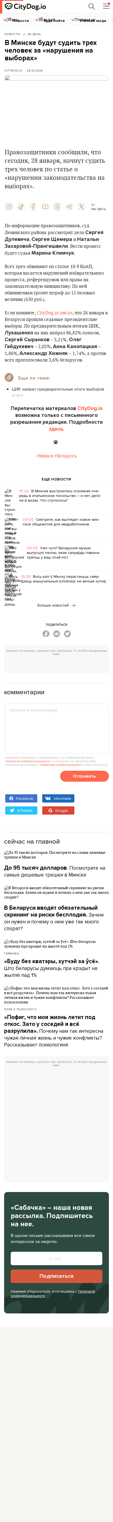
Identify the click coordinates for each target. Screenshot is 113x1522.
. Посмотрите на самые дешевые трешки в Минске (54, 871)
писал (66, 313)
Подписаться (56, 1276)
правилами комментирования (60, 765)
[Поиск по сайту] (92, 6)
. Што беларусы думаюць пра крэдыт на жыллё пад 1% (51, 968)
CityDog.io (13, 70)
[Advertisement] (58, 665)
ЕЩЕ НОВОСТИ (56, 479)
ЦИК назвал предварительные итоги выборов (58, 389)
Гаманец (11, 953)
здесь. (56, 429)
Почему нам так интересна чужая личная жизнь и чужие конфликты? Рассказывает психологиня (53, 1031)
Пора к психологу (20, 1009)
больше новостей (53, 605)
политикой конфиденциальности (27, 761)
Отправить (84, 776)
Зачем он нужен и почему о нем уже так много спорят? (54, 918)
